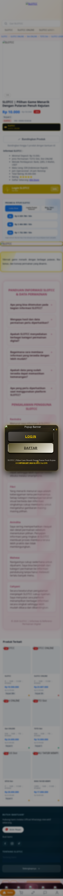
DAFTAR (30, 448)
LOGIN (30, 436)
